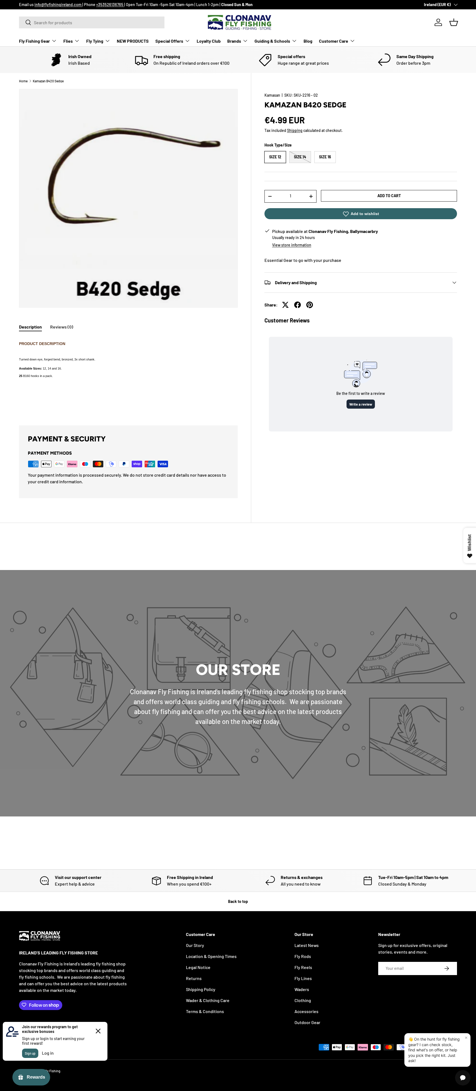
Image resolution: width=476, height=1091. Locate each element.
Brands (234, 41)
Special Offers (169, 41)
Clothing (302, 1000)
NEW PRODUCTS (133, 41)
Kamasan (272, 95)
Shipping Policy (200, 989)
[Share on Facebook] (297, 305)
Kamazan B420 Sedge (48, 81)
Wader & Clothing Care (207, 1000)
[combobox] (91, 22)
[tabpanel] (128, 374)
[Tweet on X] (285, 305)
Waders (301, 989)
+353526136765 (110, 4)
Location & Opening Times (211, 956)
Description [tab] (30, 326)
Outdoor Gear (307, 1022)
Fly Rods (302, 956)
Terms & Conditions (205, 1011)
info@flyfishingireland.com (58, 4)
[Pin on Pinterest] (310, 305)
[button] (454, 22)
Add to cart (389, 195)
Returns (194, 978)
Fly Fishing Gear (34, 41)
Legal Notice (198, 967)
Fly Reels (303, 967)
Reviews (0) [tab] (61, 326)
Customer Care (333, 41)
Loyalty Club (209, 41)
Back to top (238, 901)
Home (23, 81)
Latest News (306, 945)
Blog (308, 41)
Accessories (306, 1011)
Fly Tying (94, 41)
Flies (68, 41)
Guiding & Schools (272, 41)
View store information (291, 245)
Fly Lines (303, 978)
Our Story (195, 945)
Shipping (294, 130)
